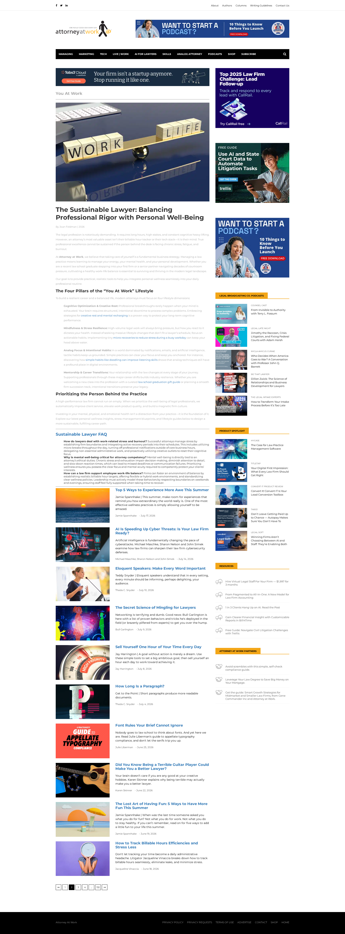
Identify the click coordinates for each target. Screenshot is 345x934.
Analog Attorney (189, 54)
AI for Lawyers (146, 54)
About (215, 5)
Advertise (244, 922)
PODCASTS (215, 54)
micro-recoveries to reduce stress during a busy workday (149, 337)
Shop (231, 54)
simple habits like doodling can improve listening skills (122, 359)
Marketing (86, 54)
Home (285, 922)
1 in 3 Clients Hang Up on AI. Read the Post (252, 607)
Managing (66, 54)
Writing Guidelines (261, 5)
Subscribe (248, 54)
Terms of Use (225, 922)
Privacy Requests (199, 922)
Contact (261, 922)
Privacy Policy (172, 922)
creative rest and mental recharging (104, 315)
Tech (103, 54)
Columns (241, 5)
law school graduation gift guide (159, 382)
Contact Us (282, 5)
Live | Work (121, 54)
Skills (167, 54)
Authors (227, 5)
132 (98, 887)
